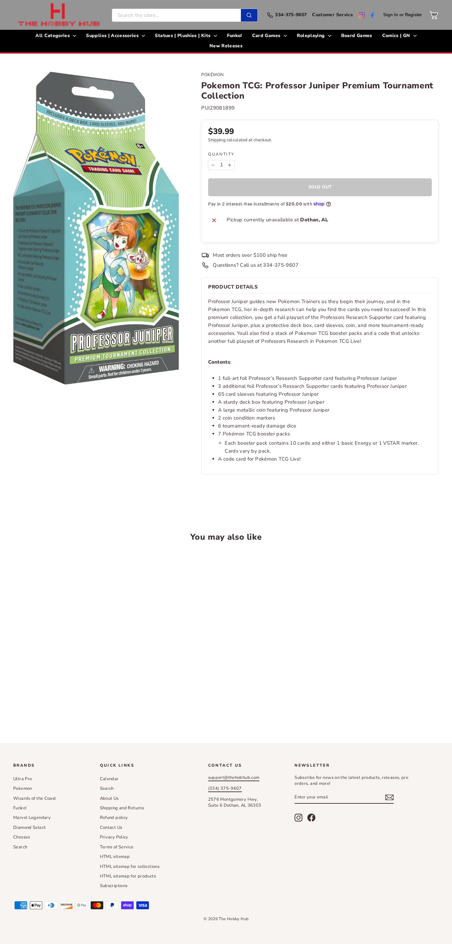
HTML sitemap (115, 857)
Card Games (267, 35)
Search (20, 847)
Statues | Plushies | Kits (183, 35)
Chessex (21, 837)
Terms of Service (117, 847)
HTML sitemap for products (128, 876)
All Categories (53, 35)
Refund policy (114, 818)
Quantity (221, 154)
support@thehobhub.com (234, 778)
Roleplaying (311, 35)
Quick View (63, 648)
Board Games (356, 35)
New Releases (226, 46)
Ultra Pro (22, 779)
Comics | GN (397, 35)
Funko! (234, 35)
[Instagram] (361, 15)
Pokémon (212, 75)
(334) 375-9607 (225, 788)
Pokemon (22, 788)
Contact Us (111, 828)
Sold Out (63, 697)
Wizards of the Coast (34, 798)
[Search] (249, 15)
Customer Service (332, 15)
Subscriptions (114, 886)
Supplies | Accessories (113, 35)
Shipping (216, 140)
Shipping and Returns (122, 808)
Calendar (109, 779)
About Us (109, 798)
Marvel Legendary (32, 818)
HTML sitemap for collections (130, 867)
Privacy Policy (114, 837)
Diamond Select (29, 828)
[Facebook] (372, 15)
